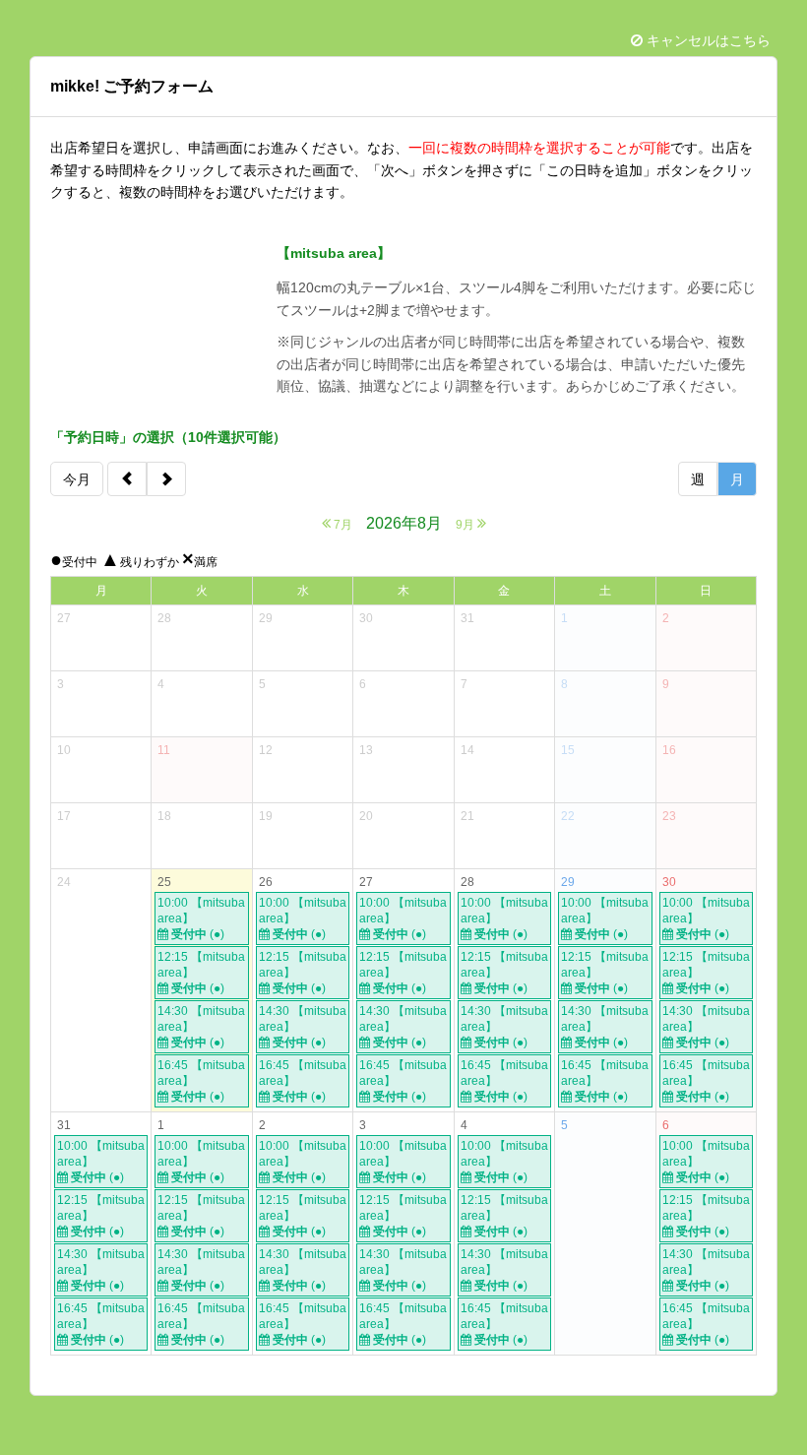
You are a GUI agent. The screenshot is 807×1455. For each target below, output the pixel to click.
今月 (77, 479)
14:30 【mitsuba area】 (201, 1026)
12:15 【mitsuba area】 (201, 972)
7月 (341, 525)
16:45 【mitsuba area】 (201, 1081)
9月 (466, 525)
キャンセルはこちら (707, 40)
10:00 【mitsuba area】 (201, 918)
